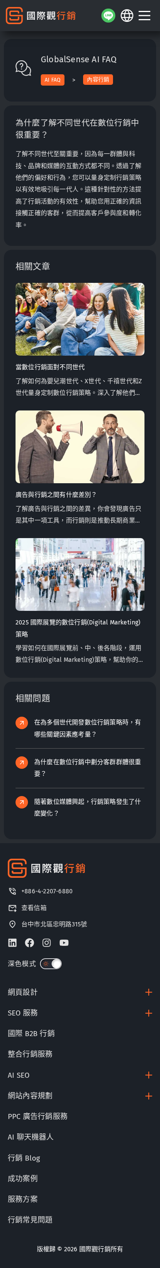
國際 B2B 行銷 (31, 1033)
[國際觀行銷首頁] (41, 16)
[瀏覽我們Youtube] (64, 942)
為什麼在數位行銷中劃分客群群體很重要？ (87, 767)
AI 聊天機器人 (31, 1137)
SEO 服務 (23, 1012)
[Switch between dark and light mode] (51, 963)
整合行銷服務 (30, 1054)
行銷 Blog (24, 1158)
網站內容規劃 (30, 1095)
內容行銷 (98, 79)
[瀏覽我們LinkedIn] (12, 942)
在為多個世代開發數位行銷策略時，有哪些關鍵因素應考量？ (87, 728)
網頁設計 (23, 992)
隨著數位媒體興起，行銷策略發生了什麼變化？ (87, 807)
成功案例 (23, 1178)
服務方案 (23, 1199)
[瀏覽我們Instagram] (46, 942)
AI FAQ (53, 80)
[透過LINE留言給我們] (108, 16)
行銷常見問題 (30, 1219)
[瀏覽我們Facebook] (29, 942)
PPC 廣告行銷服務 (38, 1116)
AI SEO (19, 1075)
